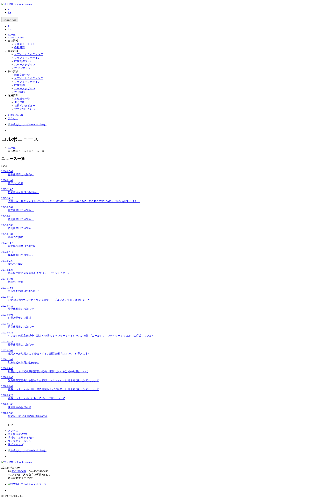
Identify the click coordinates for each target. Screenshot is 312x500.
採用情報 (13, 95)
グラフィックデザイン (27, 57)
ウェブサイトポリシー (21, 441)
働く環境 (19, 102)
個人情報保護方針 (18, 434)
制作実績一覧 (22, 74)
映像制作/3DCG (23, 61)
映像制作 (19, 85)
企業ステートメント (26, 44)
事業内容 (13, 50)
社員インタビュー (24, 105)
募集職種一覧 (22, 98)
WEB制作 (19, 92)
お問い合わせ (15, 115)
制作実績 (13, 71)
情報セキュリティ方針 (21, 437)
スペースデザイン (24, 64)
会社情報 (13, 40)
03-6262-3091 (19, 471)
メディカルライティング (28, 54)
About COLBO (16, 37)
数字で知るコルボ (24, 109)
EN (9, 12)
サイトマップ (15, 444)
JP (9, 9)
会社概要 (19, 47)
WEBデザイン (22, 68)
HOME (12, 34)
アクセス (13, 118)
